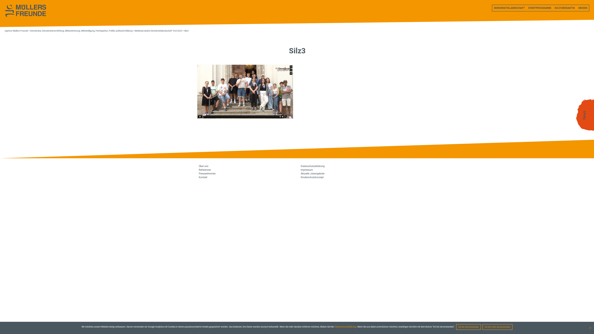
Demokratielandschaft (509, 7)
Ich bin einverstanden (468, 327)
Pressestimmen (207, 173)
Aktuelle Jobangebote (312, 173)
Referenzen (205, 169)
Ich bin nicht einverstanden (497, 327)
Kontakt (203, 177)
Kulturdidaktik (565, 7)
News (584, 115)
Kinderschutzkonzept (312, 177)
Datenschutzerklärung (345, 326)
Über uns (203, 166)
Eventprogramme (539, 7)
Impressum (307, 169)
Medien (582, 7)
